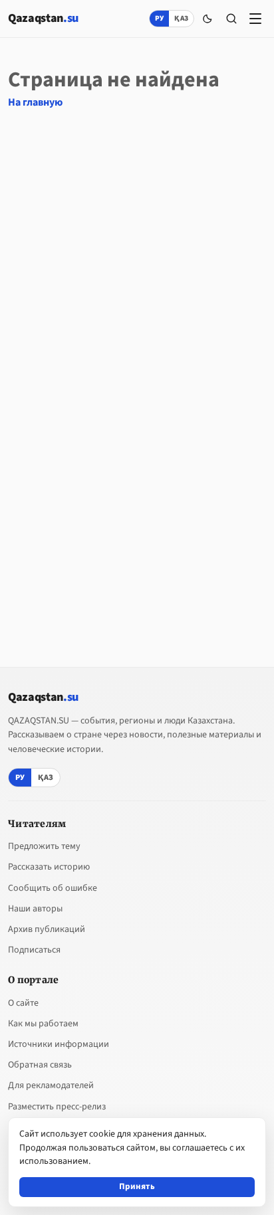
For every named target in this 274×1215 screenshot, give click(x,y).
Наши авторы (35, 908)
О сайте (23, 1003)
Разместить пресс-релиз (57, 1106)
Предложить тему (44, 846)
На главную (35, 102)
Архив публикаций (46, 929)
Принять (137, 1186)
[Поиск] (231, 18)
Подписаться (34, 950)
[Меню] (255, 18)
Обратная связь (40, 1065)
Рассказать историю (49, 867)
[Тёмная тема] (207, 18)
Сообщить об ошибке (52, 888)
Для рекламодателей (51, 1085)
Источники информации (58, 1044)
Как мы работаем (43, 1023)
